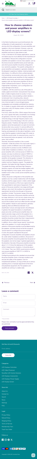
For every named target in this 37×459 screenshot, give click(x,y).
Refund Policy (6, 418)
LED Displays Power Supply (10, 379)
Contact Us (5, 394)
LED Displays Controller (9, 367)
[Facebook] (3, 440)
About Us (5, 391)
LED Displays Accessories (10, 376)
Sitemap (4, 403)
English (24, 1)
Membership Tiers (7, 427)
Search (4, 397)
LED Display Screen (8, 382)
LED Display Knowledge (12, 18)
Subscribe (8, 355)
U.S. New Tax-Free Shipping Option (18, 14)
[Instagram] (6, 440)
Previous (6, 282)
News (3, 400)
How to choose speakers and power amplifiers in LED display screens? (18, 20)
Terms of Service (7, 424)
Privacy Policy (6, 415)
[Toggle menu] (2, 3)
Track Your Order (7, 429)
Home (3, 18)
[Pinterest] (9, 440)
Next (31, 282)
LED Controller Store (15, 454)
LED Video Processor (8, 370)
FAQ (3, 406)
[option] (18, 14)
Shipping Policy (6, 421)
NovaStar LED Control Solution (11, 373)
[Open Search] (2, 10)
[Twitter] (11, 440)
